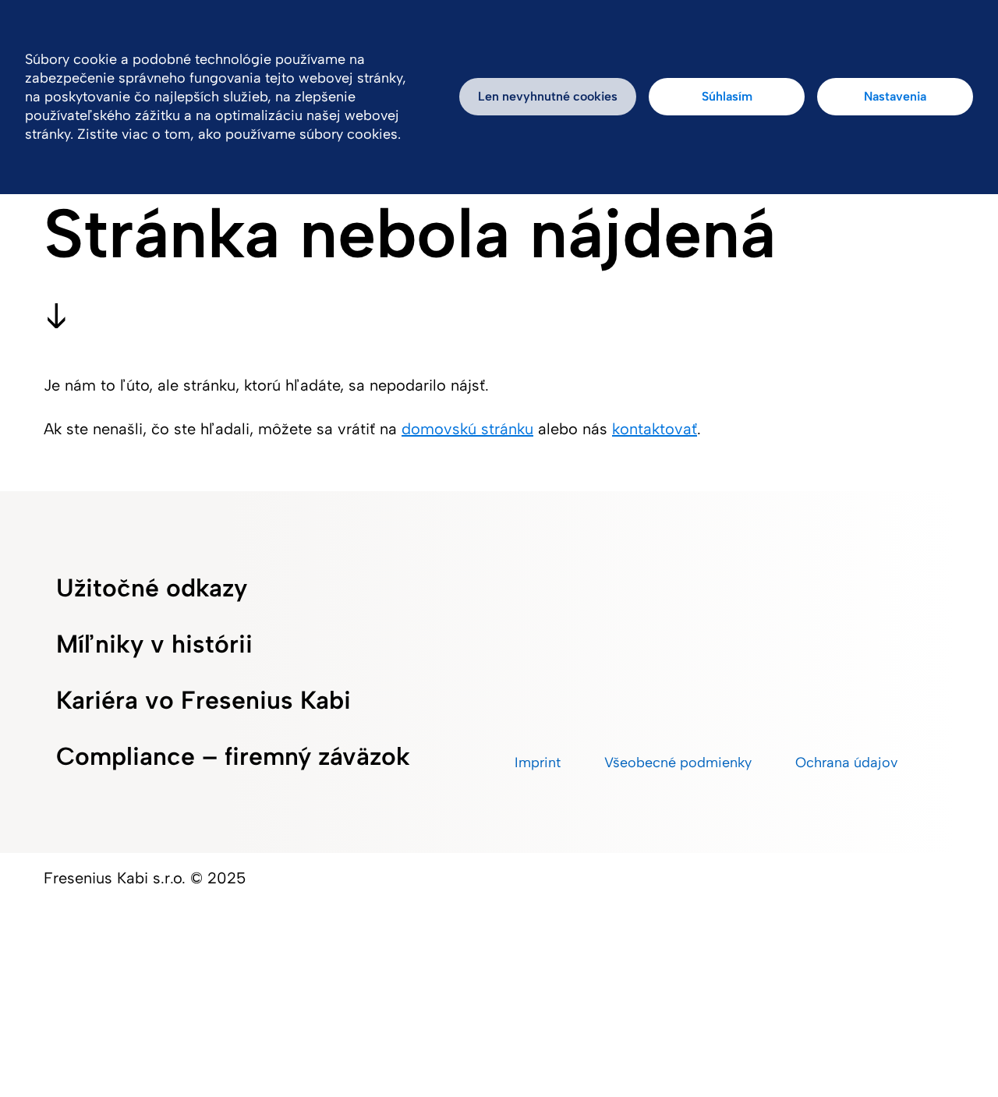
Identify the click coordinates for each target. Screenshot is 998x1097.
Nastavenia (895, 96)
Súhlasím (727, 96)
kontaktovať (654, 428)
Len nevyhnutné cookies (548, 96)
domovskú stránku (467, 428)
